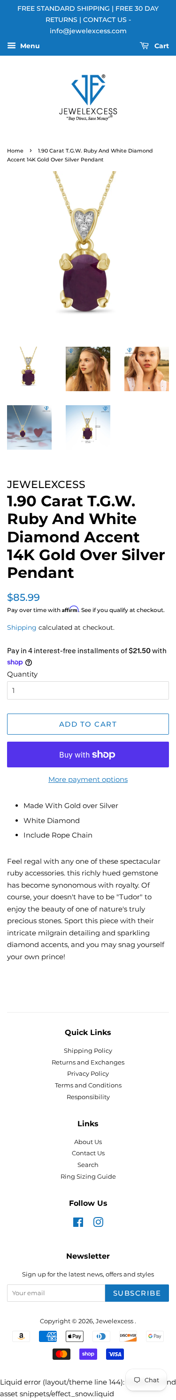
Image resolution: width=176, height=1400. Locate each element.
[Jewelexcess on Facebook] (78, 1224)
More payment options (88, 779)
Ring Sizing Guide (88, 1176)
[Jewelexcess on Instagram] (98, 1224)
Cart (161, 46)
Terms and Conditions (88, 1085)
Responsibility (88, 1097)
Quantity (22, 674)
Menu (29, 46)
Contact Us (88, 1153)
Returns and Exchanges (88, 1062)
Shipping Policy (88, 1050)
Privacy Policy (88, 1073)
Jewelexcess (115, 1321)
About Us (88, 1141)
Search (88, 1164)
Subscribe (137, 1293)
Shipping (22, 627)
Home (15, 150)
